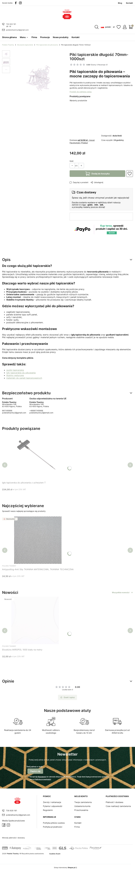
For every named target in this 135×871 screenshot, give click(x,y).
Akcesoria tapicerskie (25, 45)
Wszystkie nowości (120, 592)
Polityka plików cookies (54, 823)
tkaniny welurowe (15, 375)
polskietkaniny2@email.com (41, 413)
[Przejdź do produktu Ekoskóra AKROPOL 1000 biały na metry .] (35, 620)
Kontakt (77, 823)
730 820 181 (11, 24)
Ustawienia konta (82, 806)
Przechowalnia (81, 810)
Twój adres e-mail (34, 766)
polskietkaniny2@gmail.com (17, 30)
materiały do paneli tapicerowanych (24, 378)
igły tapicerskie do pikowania (21, 372)
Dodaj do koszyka (100, 173)
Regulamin (42, 777)
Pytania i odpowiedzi (52, 806)
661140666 (7, 411)
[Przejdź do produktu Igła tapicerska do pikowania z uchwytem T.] (35, 456)
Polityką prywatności (43, 779)
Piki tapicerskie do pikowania (47, 45)
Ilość (72, 161)
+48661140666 (36, 411)
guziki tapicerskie (15, 370)
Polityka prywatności (52, 827)
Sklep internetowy (64, 867)
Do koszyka (32, 494)
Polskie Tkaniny (8, 45)
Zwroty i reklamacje (52, 802)
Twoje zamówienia (83, 802)
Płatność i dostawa (114, 802)
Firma (77, 827)
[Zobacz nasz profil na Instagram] (20, 3)
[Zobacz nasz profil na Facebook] (15, 3)
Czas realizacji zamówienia (118, 806)
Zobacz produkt (34, 581)
